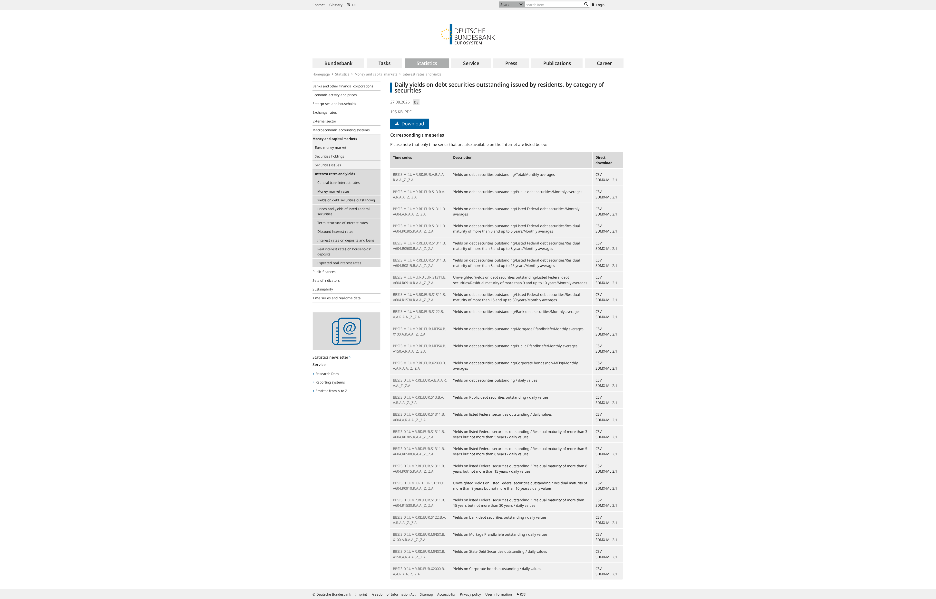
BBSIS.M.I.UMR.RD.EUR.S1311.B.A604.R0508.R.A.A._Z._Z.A (419, 246)
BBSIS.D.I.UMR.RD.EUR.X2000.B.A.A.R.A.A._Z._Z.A (419, 571)
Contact (318, 4)
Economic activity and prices (334, 95)
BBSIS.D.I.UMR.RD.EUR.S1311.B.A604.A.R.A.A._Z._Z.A (419, 417)
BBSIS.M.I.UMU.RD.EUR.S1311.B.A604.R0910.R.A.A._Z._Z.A (419, 280)
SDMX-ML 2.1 (606, 179)
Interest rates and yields (422, 74)
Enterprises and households (334, 103)
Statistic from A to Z (331, 390)
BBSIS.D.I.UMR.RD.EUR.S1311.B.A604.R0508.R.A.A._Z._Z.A (419, 451)
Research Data (327, 373)
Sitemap (426, 594)
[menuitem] (338, 63)
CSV (598, 174)
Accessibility (446, 594)
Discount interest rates (335, 231)
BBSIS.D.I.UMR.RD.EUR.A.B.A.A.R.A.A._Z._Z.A (420, 383)
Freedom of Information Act (393, 594)
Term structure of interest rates (342, 222)
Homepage (321, 74)
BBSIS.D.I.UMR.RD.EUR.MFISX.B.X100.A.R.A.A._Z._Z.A (419, 537)
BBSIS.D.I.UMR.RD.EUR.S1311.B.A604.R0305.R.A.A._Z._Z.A (419, 434)
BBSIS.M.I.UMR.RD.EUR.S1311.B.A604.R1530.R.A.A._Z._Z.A (419, 297)
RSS (522, 594)
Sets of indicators (326, 280)
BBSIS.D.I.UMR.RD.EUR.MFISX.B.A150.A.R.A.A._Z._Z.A (419, 554)
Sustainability (322, 289)
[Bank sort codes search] (586, 4)
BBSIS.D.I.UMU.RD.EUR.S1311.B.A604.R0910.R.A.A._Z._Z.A (419, 485)
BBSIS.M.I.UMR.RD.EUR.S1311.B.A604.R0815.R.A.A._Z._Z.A (419, 263)
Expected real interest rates (339, 263)
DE (354, 4)
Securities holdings (329, 156)
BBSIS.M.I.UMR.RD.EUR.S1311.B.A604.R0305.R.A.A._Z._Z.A (419, 228)
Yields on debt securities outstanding (346, 200)
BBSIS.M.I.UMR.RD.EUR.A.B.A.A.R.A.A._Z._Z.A (419, 177)
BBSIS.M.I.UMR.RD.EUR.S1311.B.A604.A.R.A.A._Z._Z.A (419, 211)
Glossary (335, 4)
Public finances (324, 271)
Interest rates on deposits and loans (345, 240)
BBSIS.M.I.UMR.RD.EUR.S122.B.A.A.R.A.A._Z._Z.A (418, 314)
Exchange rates (324, 112)
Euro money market (330, 147)
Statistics (342, 74)
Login (599, 4)
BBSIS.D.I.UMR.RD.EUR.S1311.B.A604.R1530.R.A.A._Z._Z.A (419, 502)
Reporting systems (330, 382)
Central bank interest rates (338, 182)
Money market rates (333, 191)
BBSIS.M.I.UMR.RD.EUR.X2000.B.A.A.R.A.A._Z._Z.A (419, 365)
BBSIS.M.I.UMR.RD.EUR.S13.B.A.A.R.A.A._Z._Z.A (419, 194)
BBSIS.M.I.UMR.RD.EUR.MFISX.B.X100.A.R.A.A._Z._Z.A (419, 331)
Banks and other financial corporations (342, 86)
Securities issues (328, 165)
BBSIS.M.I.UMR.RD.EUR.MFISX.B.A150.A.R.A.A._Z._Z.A (419, 348)
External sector (324, 121)
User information (498, 594)
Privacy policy (470, 594)
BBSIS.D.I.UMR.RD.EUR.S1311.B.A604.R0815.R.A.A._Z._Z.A (419, 468)
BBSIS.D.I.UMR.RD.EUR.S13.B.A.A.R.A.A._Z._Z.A (418, 400)
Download (412, 123)
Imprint (361, 594)
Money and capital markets (376, 74)
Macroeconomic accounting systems (341, 130)
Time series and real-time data (336, 298)
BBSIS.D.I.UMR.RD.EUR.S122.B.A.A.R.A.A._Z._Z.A (419, 520)
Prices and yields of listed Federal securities (343, 211)
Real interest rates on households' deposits (344, 251)
